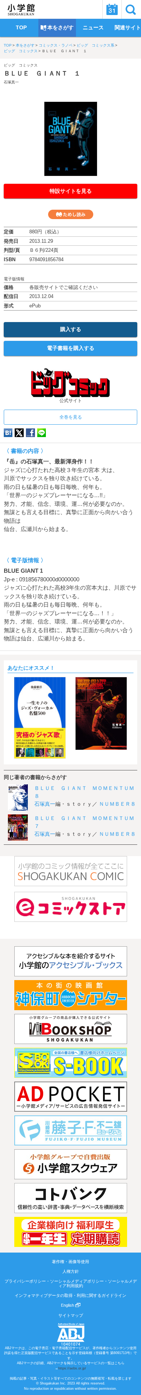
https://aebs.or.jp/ (72, 1368)
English (68, 1305)
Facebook (30, 432)
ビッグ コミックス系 (95, 45)
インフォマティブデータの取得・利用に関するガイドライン (70, 1295)
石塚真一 (11, 82)
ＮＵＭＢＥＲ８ (117, 804)
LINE (41, 432)
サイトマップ (70, 1315)
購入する (70, 329)
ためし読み (70, 214)
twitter (19, 432)
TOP (8, 45)
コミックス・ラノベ (56, 45)
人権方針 (70, 1271)
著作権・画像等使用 (70, 1261)
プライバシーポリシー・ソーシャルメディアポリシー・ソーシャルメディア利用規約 (71, 1283)
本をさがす (25, 45)
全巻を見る (70, 417)
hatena (8, 432)
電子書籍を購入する (70, 348)
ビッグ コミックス (21, 51)
